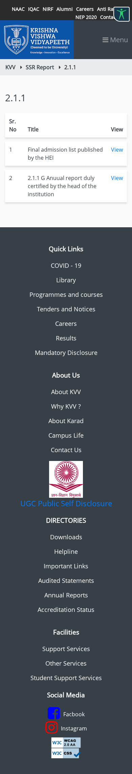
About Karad (66, 421)
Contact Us (66, 450)
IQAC (33, 9)
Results (66, 338)
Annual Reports (66, 595)
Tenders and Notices (66, 309)
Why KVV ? (66, 406)
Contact (108, 17)
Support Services (66, 649)
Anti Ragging (111, 9)
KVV (10, 67)
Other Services (66, 663)
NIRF (48, 9)
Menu (118, 39)
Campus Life (66, 435)
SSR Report (40, 67)
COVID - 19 (66, 265)
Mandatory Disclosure (66, 353)
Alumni (65, 9)
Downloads (66, 537)
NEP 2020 (86, 17)
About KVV (66, 392)
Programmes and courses (66, 294)
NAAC (18, 9)
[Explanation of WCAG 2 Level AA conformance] (66, 742)
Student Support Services (66, 678)
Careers (85, 9)
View (117, 149)
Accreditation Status (66, 609)
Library (66, 280)
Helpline (66, 551)
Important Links (66, 566)
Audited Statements (66, 580)
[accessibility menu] (121, 14)
